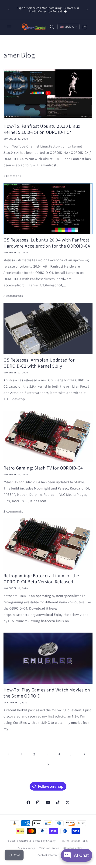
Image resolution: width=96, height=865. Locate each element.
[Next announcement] (87, 9)
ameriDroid (24, 840)
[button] (9, 27)
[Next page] (48, 764)
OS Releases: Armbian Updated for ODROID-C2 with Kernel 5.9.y (39, 363)
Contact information (50, 855)
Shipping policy (73, 848)
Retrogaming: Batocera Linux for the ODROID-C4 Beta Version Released (41, 579)
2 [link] (34, 754)
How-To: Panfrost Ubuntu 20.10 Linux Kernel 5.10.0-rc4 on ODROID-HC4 (41, 129)
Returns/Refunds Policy (74, 840)
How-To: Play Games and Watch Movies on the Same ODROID (46, 693)
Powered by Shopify (44, 840)
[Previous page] (9, 754)
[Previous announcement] (8, 9)
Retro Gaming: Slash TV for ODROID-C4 (43, 468)
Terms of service (49, 848)
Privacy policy (26, 848)
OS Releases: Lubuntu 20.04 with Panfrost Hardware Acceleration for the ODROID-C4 (46, 243)
